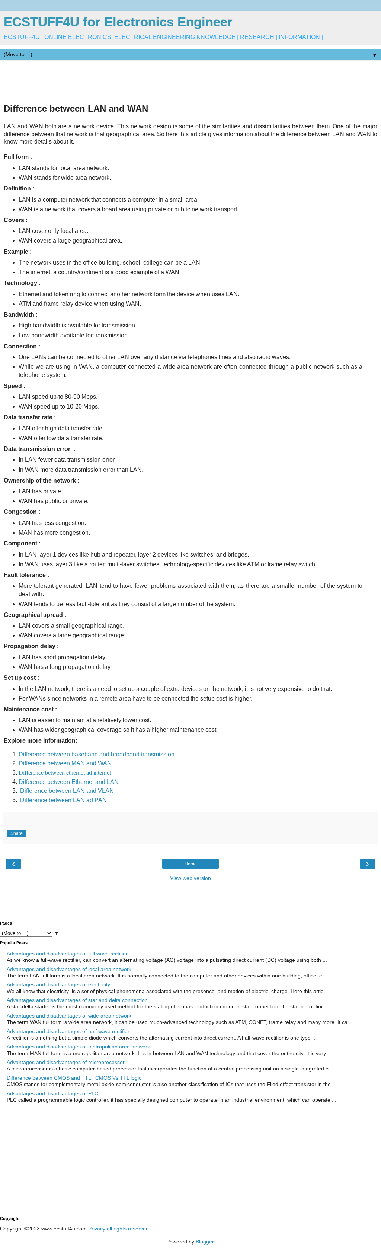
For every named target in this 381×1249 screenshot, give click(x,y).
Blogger (205, 1242)
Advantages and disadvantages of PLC (52, 1093)
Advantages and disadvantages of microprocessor (66, 1062)
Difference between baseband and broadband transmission (97, 754)
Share (16, 833)
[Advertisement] (135, 81)
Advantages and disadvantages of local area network (69, 969)
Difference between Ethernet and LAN (69, 782)
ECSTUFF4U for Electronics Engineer (118, 22)
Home (191, 864)
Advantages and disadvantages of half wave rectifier (68, 1031)
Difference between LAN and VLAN (67, 791)
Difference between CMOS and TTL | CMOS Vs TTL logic (74, 1078)
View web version (190, 878)
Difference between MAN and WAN (65, 763)
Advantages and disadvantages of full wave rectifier (67, 954)
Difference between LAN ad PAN (63, 800)
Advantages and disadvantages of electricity (58, 984)
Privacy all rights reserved (118, 1229)
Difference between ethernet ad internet (65, 772)
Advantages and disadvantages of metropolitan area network (78, 1047)
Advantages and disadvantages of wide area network (69, 1016)
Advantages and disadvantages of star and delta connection (77, 1000)
